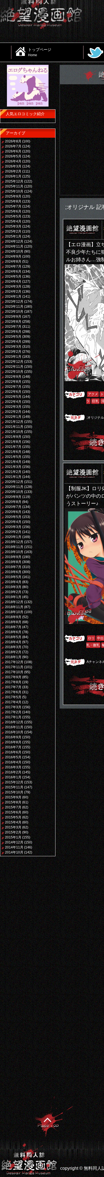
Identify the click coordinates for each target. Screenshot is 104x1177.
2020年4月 (13, 522)
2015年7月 (13, 807)
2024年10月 (14, 251)
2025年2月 (13, 231)
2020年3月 (13, 527)
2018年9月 (13, 617)
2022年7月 (13, 387)
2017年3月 (13, 707)
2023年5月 (13, 337)
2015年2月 (13, 832)
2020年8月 (13, 502)
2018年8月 (13, 622)
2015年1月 (13, 837)
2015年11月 (14, 787)
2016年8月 (13, 742)
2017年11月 (14, 667)
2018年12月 (14, 602)
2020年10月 (14, 492)
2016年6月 (13, 752)
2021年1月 (13, 477)
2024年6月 (13, 271)
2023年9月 (13, 317)
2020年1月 (13, 537)
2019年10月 (14, 552)
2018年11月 (14, 607)
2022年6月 (13, 392)
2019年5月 (13, 577)
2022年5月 (13, 397)
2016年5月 (13, 757)
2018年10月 (14, 612)
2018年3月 (13, 647)
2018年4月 (13, 642)
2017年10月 (14, 672)
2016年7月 (13, 747)
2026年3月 (13, 166)
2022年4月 (13, 402)
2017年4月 (13, 702)
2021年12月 (14, 422)
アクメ (93, 394)
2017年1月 (13, 717)
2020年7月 (13, 507)
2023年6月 (13, 332)
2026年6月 (13, 151)
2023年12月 (14, 301)
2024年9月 (13, 256)
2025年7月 (13, 206)
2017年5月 (13, 697)
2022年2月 (13, 412)
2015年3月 (13, 827)
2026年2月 (13, 171)
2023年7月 (13, 327)
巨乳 (95, 401)
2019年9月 (13, 557)
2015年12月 (14, 782)
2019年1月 (13, 597)
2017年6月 (13, 692)
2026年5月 (13, 156)
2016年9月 (13, 737)
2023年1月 (13, 357)
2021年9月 (13, 437)
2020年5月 (13, 517)
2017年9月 (13, 677)
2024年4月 (13, 281)
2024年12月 (14, 241)
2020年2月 (13, 532)
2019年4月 (13, 582)
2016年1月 (13, 777)
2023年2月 (13, 352)
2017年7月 (13, 687)
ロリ (91, 638)
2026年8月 (13, 141)
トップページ (39, 52)
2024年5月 (13, 276)
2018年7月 (13, 627)
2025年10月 (14, 191)
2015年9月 (13, 797)
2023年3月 (13, 347)
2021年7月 (13, 447)
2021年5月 (13, 457)
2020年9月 (13, 497)
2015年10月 (14, 792)
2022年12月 (14, 362)
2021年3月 (13, 467)
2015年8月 (13, 802)
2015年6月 (13, 812)
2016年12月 (14, 722)
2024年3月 (13, 286)
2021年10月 (14, 432)
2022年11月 (14, 367)
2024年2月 (13, 291)
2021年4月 (13, 462)
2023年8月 (13, 322)
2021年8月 (13, 442)
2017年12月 (14, 662)
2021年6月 (13, 452)
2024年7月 (13, 266)
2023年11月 (14, 307)
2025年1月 (13, 236)
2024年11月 (14, 246)
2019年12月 (14, 542)
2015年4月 (13, 822)
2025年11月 (14, 186)
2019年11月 (14, 547)
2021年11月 (14, 427)
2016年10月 (14, 732)
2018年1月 (13, 657)
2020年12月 (14, 482)
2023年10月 (14, 312)
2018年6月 (13, 632)
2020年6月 (13, 512)
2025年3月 (13, 226)
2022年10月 (14, 372)
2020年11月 (14, 487)
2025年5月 (13, 216)
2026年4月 (13, 161)
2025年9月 (13, 196)
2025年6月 (13, 211)
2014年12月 (14, 842)
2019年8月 (13, 562)
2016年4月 (13, 762)
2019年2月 (13, 592)
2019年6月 (13, 572)
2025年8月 (13, 201)
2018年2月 (13, 652)
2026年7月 (13, 146)
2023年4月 (13, 342)
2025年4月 (13, 221)
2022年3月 (13, 407)
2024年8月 (13, 261)
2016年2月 (13, 772)
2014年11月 (14, 847)
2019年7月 (13, 567)
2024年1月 (13, 296)
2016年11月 (14, 727)
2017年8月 (13, 682)
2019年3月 (13, 587)
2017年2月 (13, 712)
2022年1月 (13, 417)
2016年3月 (13, 767)
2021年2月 (13, 472)
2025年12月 (14, 181)
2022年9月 (13, 377)
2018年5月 (13, 637)
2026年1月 (13, 176)
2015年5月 (13, 817)
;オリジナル (95, 418)
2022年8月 (13, 382)
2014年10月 (14, 852)
